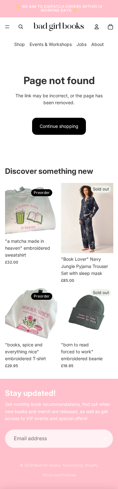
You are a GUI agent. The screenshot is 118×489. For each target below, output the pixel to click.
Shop (19, 44)
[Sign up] (104, 438)
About (97, 44)
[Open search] (21, 27)
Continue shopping (59, 126)
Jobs (81, 44)
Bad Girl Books (47, 465)
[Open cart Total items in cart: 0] (110, 27)
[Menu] (7, 27)
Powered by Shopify (80, 465)
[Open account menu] (97, 27)
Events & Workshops (51, 44)
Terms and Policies (59, 475)
